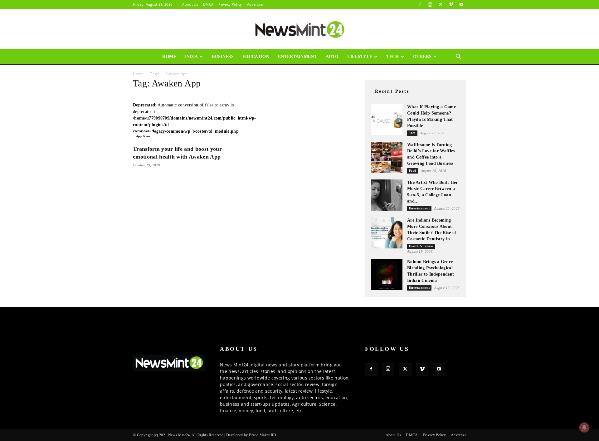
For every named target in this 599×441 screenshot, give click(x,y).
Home (169, 56)
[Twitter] (440, 4)
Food (412, 170)
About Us (190, 4)
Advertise (255, 4)
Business (223, 56)
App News (143, 136)
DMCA (208, 4)
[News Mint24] (299, 29)
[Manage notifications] (584, 427)
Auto (332, 56)
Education (255, 56)
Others (422, 56)
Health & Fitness (421, 246)
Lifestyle (359, 56)
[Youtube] (461, 4)
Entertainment (297, 56)
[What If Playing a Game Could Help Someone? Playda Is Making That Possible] (386, 119)
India (191, 56)
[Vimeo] (451, 4)
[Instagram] (430, 4)
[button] (458, 57)
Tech (392, 56)
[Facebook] (420, 4)
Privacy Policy (230, 4)
